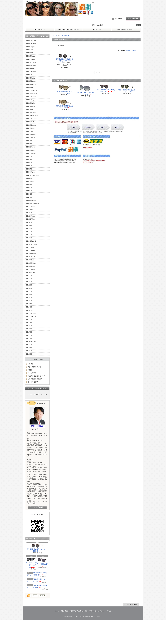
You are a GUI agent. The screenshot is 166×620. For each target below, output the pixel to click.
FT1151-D (29, 304)
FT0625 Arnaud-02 (31, 94)
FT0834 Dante (30, 141)
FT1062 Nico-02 (31, 241)
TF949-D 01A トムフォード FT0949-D (42, 564)
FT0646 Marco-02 (31, 97)
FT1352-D (29, 351)
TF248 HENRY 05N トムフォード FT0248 (126, 91)
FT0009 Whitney (31, 43)
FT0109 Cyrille (30, 47)
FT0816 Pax (29, 131)
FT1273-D (29, 332)
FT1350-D (29, 344)
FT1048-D (29, 232)
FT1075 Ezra (30, 247)
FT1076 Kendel (30, 250)
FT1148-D (29, 294)
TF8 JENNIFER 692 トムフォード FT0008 (64, 92)
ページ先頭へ (131, 604)
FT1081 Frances (31, 253)
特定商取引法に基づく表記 (78, 611)
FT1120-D (29, 279)
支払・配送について (68, 29)
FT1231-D (29, 323)
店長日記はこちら (37, 507)
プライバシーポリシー (96, 611)
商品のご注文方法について (36, 376)
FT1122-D (29, 282)
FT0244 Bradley (31, 65)
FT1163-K (29, 307)
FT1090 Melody (31, 263)
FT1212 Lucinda (31, 313)
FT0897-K (29, 169)
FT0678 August (30, 100)
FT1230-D (29, 319)
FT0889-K (29, 163)
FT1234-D (29, 329)
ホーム (39, 29)
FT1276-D (29, 335)
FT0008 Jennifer (31, 40)
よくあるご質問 (33, 382)
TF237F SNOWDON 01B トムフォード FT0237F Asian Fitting (31, 565)
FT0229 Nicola (30, 59)
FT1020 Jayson (30, 206)
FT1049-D (29, 235)
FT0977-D (29, 197)
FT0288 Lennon (31, 75)
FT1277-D (29, 338)
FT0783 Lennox (31, 125)
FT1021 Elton (30, 210)
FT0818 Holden (30, 134)
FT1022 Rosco (30, 213)
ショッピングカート (133, 19)
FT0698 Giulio (30, 103)
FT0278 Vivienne (31, 72)
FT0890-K (29, 166)
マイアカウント (119, 19)
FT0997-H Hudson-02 (32, 203)
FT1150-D (29, 301)
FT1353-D (29, 354)
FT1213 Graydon (31, 316)
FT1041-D (29, 225)
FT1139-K (29, 291)
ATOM (42, 595)
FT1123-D (29, 285)
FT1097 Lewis (30, 266)
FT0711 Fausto (30, 106)
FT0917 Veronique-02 (32, 175)
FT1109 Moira (30, 272)
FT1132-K (29, 288)
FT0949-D (29, 178)
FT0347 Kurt (30, 87)
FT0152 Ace (29, 50)
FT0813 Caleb (30, 128)
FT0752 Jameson (31, 112)
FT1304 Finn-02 (31, 341)
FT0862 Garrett (30, 150)
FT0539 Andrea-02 (31, 90)
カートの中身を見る (37, 388)
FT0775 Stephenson (32, 115)
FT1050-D (29, 238)
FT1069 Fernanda (31, 244)
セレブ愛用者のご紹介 (35, 379)
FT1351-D (29, 348)
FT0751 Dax (30, 109)
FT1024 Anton (30, 216)
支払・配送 (64, 611)
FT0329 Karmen (31, 81)
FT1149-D (29, 297)
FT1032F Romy (31, 219)
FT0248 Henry (30, 68)
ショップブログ (97, 29)
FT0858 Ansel (30, 147)
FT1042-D (29, 228)
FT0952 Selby (30, 181)
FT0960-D (29, 191)
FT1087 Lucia (30, 260)
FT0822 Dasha (30, 137)
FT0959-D (29, 188)
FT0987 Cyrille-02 (31, 200)
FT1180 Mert (30, 310)
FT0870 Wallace (31, 153)
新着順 (133, 50)
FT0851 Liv (29, 144)
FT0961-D (29, 194)
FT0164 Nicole (30, 53)
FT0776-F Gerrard (31, 119)
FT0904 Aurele (30, 172)
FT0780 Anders (30, 122)
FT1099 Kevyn (30, 269)
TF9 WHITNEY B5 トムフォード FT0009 (85, 93)
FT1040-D (29, 222)
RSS (35, 595)
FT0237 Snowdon (31, 62)
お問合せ (126, 29)
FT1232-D (29, 326)
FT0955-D (29, 185)
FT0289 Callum (30, 78)
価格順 (128, 50)
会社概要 (31, 364)
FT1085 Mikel (30, 257)
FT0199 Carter (30, 56)
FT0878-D (29, 159)
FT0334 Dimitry (31, 84)
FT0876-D (29, 156)
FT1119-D (29, 276)
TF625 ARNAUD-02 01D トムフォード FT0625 (64, 60)
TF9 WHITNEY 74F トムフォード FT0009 (64, 107)
